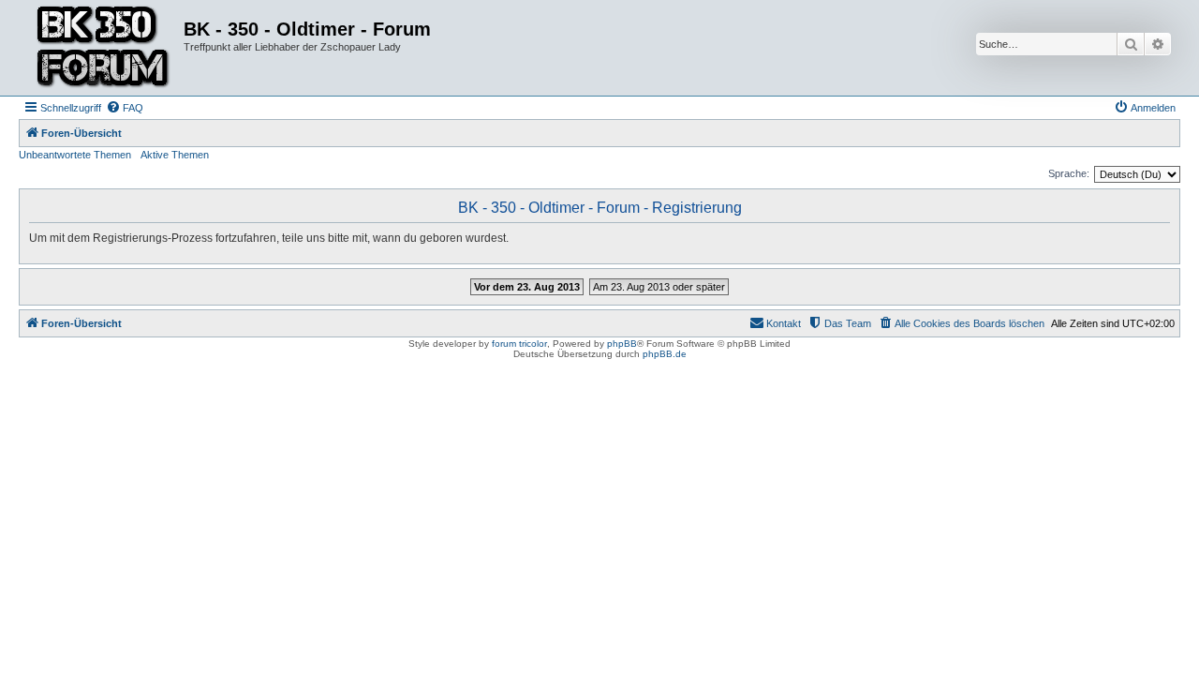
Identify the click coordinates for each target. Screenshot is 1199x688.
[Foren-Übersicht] (103, 48)
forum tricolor (519, 343)
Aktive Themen (175, 154)
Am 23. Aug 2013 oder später (659, 286)
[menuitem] (124, 108)
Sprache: (1068, 173)
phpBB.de (665, 354)
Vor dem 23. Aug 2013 (527, 286)
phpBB (622, 343)
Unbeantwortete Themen (75, 154)
